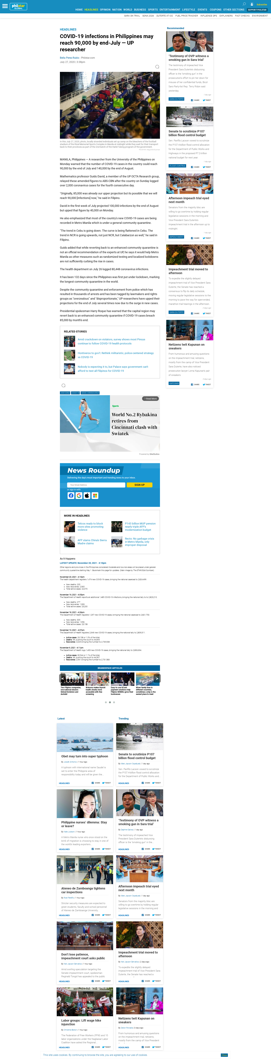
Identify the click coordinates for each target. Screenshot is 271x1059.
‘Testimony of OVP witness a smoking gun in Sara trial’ (138, 822)
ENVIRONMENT (260, 15)
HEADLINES (91, 9)
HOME (79, 9)
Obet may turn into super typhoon (84, 756)
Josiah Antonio (70, 762)
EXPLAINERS (226, 15)
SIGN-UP (140, 484)
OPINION (105, 9)
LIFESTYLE (188, 9)
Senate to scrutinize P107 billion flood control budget (137, 756)
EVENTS (202, 9)
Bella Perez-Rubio (69, 57)
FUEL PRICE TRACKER (186, 15)
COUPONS (216, 9)
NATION (117, 9)
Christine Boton (70, 1030)
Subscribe (262, 4)
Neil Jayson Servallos (130, 962)
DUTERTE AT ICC (165, 15)
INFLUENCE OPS (208, 15)
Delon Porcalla (127, 1028)
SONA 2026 (148, 15)
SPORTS (153, 9)
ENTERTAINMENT (170, 9)
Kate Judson (69, 832)
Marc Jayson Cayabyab (130, 764)
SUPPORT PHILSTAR (257, 10)
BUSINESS (140, 9)
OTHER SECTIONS (233, 9)
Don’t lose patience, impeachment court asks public (83, 956)
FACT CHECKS (242, 15)
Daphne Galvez (127, 830)
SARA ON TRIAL (132, 15)
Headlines (68, 29)
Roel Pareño (69, 898)
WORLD (127, 9)
